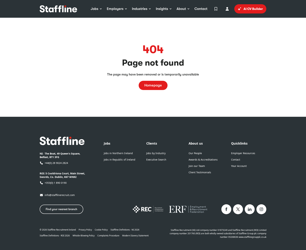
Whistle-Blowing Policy (84, 235)
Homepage (153, 85)
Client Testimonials (200, 172)
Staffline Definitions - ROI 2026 (55, 235)
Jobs (107, 143)
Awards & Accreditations (203, 159)
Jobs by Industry (156, 153)
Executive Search (156, 159)
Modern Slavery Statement (135, 235)
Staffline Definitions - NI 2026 (124, 229)
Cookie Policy (101, 229)
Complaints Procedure (108, 235)
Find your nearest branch (61, 209)
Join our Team (197, 166)
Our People (195, 153)
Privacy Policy (85, 229)
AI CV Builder (253, 9)
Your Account (239, 166)
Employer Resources (243, 153)
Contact (235, 159)
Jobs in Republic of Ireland (119, 159)
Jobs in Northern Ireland (118, 153)
